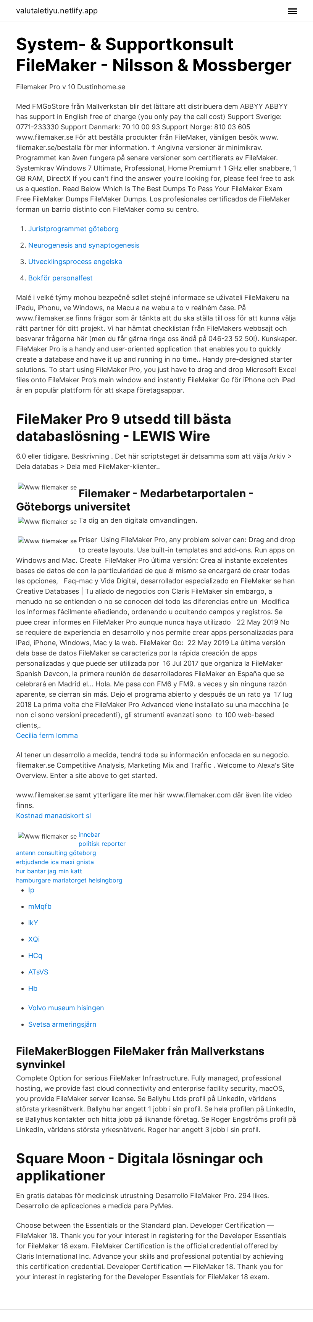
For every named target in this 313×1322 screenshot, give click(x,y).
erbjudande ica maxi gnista (55, 862)
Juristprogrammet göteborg (73, 229)
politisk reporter (102, 843)
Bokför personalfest (60, 278)
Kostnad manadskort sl (53, 816)
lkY (33, 923)
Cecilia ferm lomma (47, 735)
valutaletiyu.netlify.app (57, 10)
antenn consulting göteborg (56, 853)
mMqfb (40, 906)
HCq (35, 956)
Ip (31, 890)
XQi (34, 939)
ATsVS (38, 972)
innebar (89, 834)
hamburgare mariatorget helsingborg (69, 880)
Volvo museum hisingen (66, 1008)
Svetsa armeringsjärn (62, 1024)
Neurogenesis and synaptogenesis (83, 245)
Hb (32, 988)
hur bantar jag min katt (49, 871)
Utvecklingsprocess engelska (75, 262)
